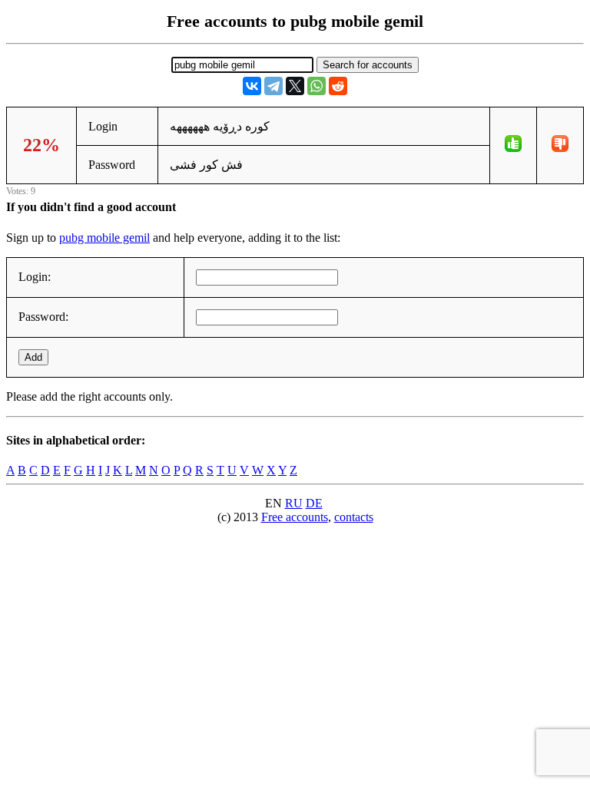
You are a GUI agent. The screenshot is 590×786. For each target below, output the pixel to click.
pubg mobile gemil (104, 237)
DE (314, 503)
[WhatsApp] (316, 86)
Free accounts (294, 516)
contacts (353, 516)
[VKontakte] (252, 86)
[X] (295, 86)
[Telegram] (273, 86)
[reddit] (338, 86)
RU (294, 503)
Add (33, 357)
